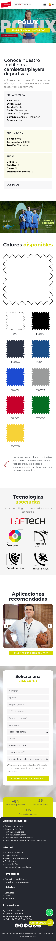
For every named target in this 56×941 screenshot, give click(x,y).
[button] (45, 4)
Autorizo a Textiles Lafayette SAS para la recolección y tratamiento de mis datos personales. (27, 768)
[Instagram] (17, 925)
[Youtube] (30, 925)
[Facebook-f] (21, 925)
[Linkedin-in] (26, 925)
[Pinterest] (35, 925)
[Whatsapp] (39, 925)
